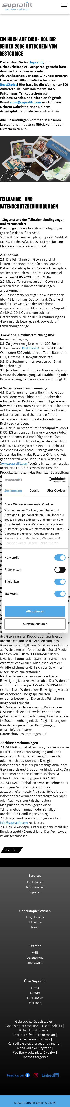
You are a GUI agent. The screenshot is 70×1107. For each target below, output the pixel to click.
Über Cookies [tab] (56, 490)
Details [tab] (34, 490)
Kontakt (35, 993)
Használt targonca (35, 1057)
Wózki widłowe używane (34, 1048)
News (35, 927)
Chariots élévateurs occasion (34, 1035)
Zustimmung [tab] (13, 490)
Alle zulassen (35, 611)
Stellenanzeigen (35, 887)
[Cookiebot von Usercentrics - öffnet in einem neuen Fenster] (49, 479)
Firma (35, 988)
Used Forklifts (52, 1026)
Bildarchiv (35, 922)
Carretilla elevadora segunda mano (34, 1043)
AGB (35, 952)
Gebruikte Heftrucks (34, 1030)
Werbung (35, 1002)
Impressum (35, 962)
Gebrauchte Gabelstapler (33, 1021)
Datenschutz (35, 957)
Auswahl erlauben (35, 624)
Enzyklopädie (35, 917)
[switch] (60, 570)
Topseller (35, 892)
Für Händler (35, 882)
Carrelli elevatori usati (34, 1039)
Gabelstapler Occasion (22, 1026)
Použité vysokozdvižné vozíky (34, 1052)
